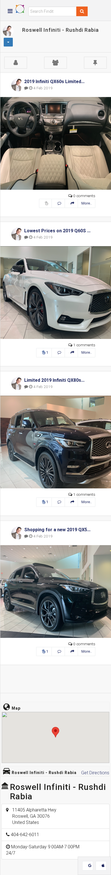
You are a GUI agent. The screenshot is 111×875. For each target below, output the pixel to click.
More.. (86, 203)
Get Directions (95, 772)
